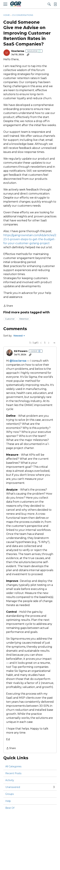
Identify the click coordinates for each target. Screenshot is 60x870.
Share (8, 306)
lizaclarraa (17, 51)
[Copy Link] (28, 54)
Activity (9, 780)
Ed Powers (21, 351)
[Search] (49, 4)
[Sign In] (55, 4)
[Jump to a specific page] (54, 343)
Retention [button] (24, 319)
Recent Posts (13, 773)
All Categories (13, 766)
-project (44, 243)
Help (8, 801)
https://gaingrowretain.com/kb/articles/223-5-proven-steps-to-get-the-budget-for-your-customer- (29, 239)
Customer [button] (10, 319)
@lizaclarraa (18, 360)
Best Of (9, 807)
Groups (9, 793)
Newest (18, 335)
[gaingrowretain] (15, 4)
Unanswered (30, 787)
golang (34, 243)
